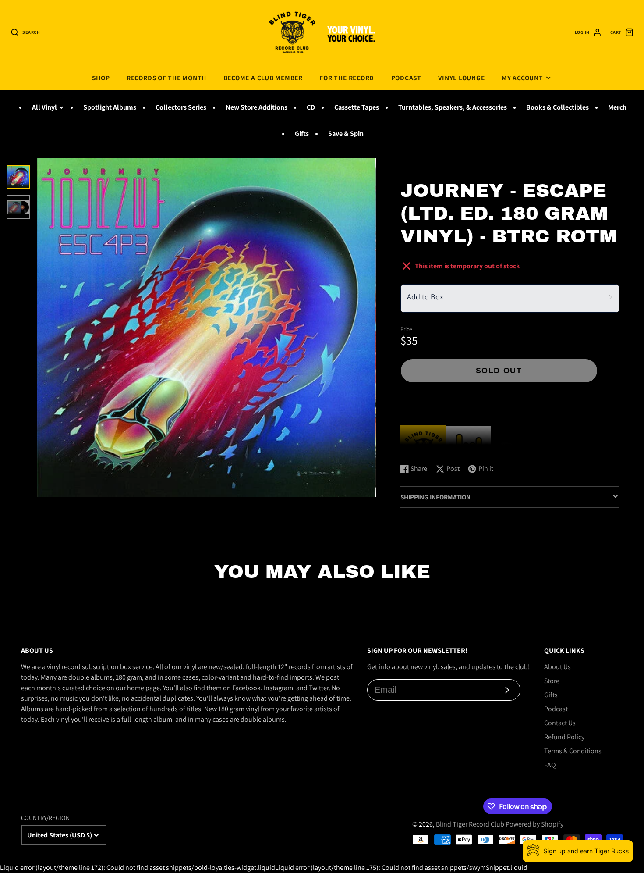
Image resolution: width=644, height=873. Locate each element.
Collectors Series (181, 107)
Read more (417, 448)
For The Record (346, 77)
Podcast (406, 77)
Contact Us (560, 722)
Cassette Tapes (356, 107)
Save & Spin (346, 133)
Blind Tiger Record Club (470, 824)
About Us (557, 666)
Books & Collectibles (557, 107)
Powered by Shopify (534, 824)
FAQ (550, 765)
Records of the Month (166, 77)
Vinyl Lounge (461, 77)
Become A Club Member (263, 77)
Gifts (302, 133)
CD (311, 107)
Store (551, 680)
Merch (617, 107)
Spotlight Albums (109, 107)
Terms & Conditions (573, 750)
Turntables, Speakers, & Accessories (452, 107)
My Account (522, 77)
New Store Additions (256, 107)
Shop (101, 77)
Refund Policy (564, 736)
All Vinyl (44, 107)
